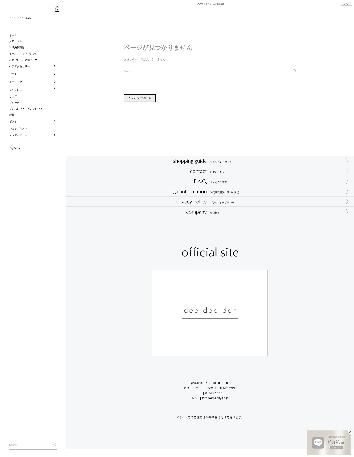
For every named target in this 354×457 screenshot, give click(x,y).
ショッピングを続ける (140, 98)
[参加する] (55, 445)
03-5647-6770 (214, 393)
